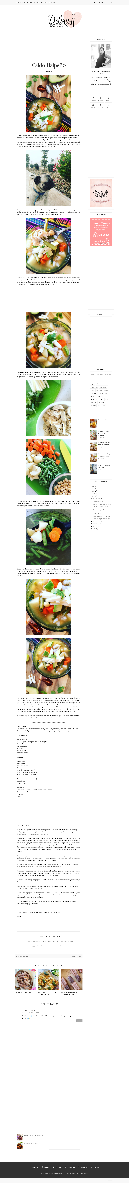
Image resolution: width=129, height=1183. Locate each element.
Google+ (108, 107)
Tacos (92, 396)
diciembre (96, 499)
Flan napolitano (98, 501)
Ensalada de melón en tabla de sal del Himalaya (104, 433)
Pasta (92, 390)
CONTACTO (52, 2)
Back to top (109, 1181)
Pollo (60, 946)
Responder (79, 1020)
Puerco (100, 393)
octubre (95, 524)
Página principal (20, 2)
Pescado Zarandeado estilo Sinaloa (47, 993)
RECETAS (44, 2)
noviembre (96, 521)
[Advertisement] (48, 50)
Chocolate (94, 378)
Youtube (93, 107)
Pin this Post (68, 941)
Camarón (100, 375)
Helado (104, 384)
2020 (93, 486)
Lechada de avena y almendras (104, 466)
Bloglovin (100, 107)
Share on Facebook (33, 941)
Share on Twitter (51, 941)
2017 (93, 494)
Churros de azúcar (23, 992)
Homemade (94, 387)
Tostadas (100, 396)
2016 (93, 496)
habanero (102, 402)
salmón (93, 405)
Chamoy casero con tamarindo (33, 1135)
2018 (93, 491)
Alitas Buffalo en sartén (31, 1143)
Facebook (93, 100)
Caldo (38, 946)
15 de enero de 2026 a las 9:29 (30, 1013)
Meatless (103, 387)
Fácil (98, 384)
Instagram (108, 100)
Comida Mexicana (46, 946)
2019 (93, 489)
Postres (93, 393)
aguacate (94, 399)
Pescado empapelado (99, 510)
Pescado (99, 390)
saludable (101, 405)
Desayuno (107, 381)
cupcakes (94, 402)
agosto (95, 526)
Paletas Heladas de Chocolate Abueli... (69, 993)
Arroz (92, 375)
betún (101, 399)
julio (94, 529)
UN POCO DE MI (34, 2)
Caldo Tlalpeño (97, 513)
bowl (107, 399)
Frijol (92, 384)
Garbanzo (55, 946)
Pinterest (100, 100)
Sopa (64, 946)
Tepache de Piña (103, 420)
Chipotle (108, 375)
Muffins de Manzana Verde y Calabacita (104, 444)
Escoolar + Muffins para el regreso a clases (105, 455)
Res (106, 393)
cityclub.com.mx (29, 1010)
